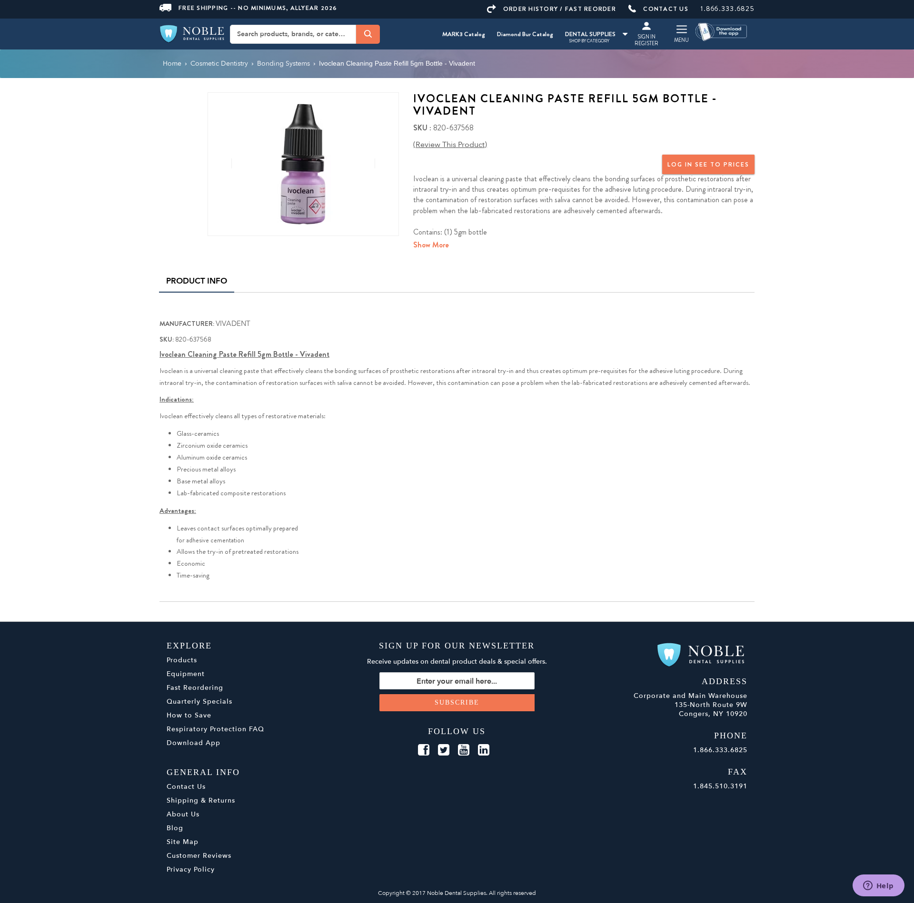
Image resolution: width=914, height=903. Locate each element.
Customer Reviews (199, 855)
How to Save (189, 715)
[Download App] (722, 31)
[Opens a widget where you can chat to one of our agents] (878, 886)
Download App (193, 742)
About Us (183, 814)
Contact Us (186, 786)
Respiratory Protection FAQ (215, 729)
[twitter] (443, 750)
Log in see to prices (708, 164)
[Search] (368, 33)
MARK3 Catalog (463, 34)
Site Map (183, 841)
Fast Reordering (195, 687)
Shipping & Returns (201, 800)
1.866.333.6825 (728, 8)
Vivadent (233, 323)
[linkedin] (483, 750)
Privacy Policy (191, 869)
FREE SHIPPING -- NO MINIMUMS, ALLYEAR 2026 (258, 7)
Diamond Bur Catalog (525, 34)
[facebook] (423, 750)
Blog (175, 828)
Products (182, 660)
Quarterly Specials (199, 701)
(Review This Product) (450, 144)
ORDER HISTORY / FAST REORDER (559, 8)
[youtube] (463, 750)
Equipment (186, 673)
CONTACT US (665, 8)
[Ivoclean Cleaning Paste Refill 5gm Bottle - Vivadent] (303, 163)
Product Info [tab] (196, 280)
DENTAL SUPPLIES (590, 34)
